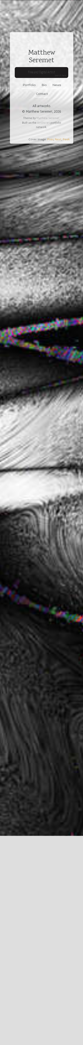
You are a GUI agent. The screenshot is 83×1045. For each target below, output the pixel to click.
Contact (42, 94)
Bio (44, 85)
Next (58, 139)
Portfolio (29, 85)
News (57, 85)
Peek (66, 139)
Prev (50, 139)
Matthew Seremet (47, 118)
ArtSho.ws (43, 122)
